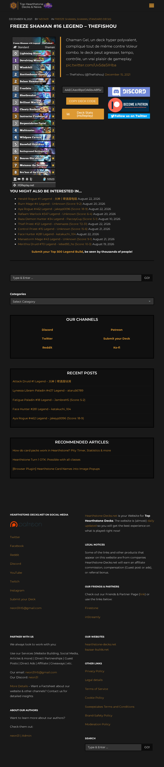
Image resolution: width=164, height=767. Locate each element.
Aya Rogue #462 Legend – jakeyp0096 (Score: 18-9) (48, 418)
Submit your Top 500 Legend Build (57, 251)
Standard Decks (100, 19)
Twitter (47, 338)
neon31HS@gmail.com (26, 608)
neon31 (44, 19)
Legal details (94, 680)
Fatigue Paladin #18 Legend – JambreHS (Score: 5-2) (49, 400)
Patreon (117, 330)
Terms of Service (96, 689)
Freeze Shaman (65, 19)
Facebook (17, 546)
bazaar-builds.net (97, 649)
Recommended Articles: (82, 442)
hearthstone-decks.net (100, 644)
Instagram (17, 590)
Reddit (47, 347)
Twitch (14, 581)
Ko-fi (116, 347)
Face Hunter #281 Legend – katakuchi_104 (42, 409)
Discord (47, 330)
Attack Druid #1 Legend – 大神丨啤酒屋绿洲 (42, 381)
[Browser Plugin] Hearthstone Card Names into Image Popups (56, 469)
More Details (19, 686)
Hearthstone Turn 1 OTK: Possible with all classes (46, 459)
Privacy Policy (94, 671)
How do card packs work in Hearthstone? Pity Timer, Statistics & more (62, 450)
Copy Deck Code (82, 101)
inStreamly (92, 617)
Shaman (82, 19)
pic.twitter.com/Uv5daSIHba (91, 65)
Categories (18, 294)
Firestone (91, 608)
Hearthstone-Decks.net (101, 516)
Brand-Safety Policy (98, 715)
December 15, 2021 (117, 74)
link (142, 594)
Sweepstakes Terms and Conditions (109, 706)
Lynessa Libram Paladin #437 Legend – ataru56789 (48, 390)
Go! (147, 278)
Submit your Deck (116, 338)
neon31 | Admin (20, 735)
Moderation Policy (97, 724)
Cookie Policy (94, 697)
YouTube (16, 572)
